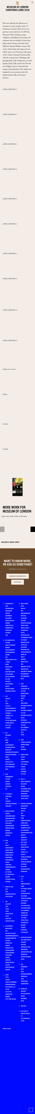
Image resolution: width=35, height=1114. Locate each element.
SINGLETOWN (24, 806)
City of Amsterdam (10, 720)
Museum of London (26, 671)
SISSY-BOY (23, 808)
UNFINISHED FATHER (26, 937)
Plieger (23, 766)
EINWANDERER (9, 776)
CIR (6, 701)
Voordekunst (25, 983)
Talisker (23, 891)
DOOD (6, 740)
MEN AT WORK (24, 603)
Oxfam (22, 747)
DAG (6, 733)
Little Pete (8, 992)
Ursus (22, 959)
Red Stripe (24, 784)
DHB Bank (8, 735)
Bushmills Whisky (10, 691)
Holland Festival (10, 879)
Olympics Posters (26, 742)
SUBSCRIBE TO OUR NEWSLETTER (17, 576)
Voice (22, 979)
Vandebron (24, 966)
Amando (7, 623)
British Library (9, 688)
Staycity (23, 854)
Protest (23, 769)
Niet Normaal (25, 727)
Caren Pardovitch (10, 708)
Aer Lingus (8, 618)
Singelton (24, 837)
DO (6, 737)
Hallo (7, 845)
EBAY (6, 774)
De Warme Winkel (10, 747)
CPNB (6, 703)
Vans (22, 969)
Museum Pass (24, 669)
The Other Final (25, 905)
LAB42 (7, 975)
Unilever (23, 944)
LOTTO (7, 977)
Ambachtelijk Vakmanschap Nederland (9, 627)
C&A (6, 696)
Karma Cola (8, 943)
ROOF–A (23, 779)
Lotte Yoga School (10, 999)
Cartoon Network (10, 711)
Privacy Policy (7, 1028)
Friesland (8, 806)
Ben (6, 657)
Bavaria (7, 647)
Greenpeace (8, 833)
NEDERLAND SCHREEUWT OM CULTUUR (25, 688)
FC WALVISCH (8, 794)
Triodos (23, 927)
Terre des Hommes (26, 898)
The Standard (25, 910)
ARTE (6, 606)
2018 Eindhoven (25, 1018)
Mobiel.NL (23, 654)
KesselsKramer (9, 950)
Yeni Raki (23, 1006)
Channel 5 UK (9, 715)
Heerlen (7, 869)
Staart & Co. (24, 852)
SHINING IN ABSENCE (26, 803)
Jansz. (7, 911)
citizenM (7, 727)
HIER (6, 840)
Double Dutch (9, 762)
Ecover (7, 781)
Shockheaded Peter (26, 832)
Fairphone (8, 796)
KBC (6, 931)
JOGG (6, 906)
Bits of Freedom (10, 676)
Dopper (7, 759)
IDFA (6, 889)
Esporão (7, 784)
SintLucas (24, 845)
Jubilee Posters (9, 921)
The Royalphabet (26, 908)
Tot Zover (23, 917)
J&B (6, 901)
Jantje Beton (9, 913)
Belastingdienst (10, 650)
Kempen (7, 945)
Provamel (23, 771)
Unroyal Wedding (26, 957)
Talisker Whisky (25, 893)
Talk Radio (24, 896)
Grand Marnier (9, 825)
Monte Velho (24, 662)
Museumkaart (25, 674)
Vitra (22, 971)
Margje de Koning (26, 623)
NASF (22, 684)
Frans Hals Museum (11, 803)
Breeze (7, 686)
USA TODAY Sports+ (26, 940)
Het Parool (8, 872)
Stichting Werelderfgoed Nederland (25, 869)
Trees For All (25, 920)
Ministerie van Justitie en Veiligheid (25, 644)
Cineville (8, 718)
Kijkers (7, 957)
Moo (22, 664)
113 (22, 1016)
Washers (23, 991)
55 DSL (22, 1021)
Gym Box (7, 835)
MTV (22, 611)
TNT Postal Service (26, 888)
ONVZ (22, 740)
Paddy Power (24, 754)
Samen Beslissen (25, 820)
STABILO (23, 811)
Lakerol (7, 979)
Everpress (8, 786)
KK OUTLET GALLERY (10, 933)
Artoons (7, 632)
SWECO (23, 815)
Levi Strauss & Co (10, 987)
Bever (7, 664)
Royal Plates (24, 798)
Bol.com (7, 679)
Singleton (24, 840)
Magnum (23, 620)
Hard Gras (8, 864)
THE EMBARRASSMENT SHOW (25, 883)
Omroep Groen (25, 744)
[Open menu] (32, 2)
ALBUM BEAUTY (9, 603)
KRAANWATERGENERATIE (11, 936)
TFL (22, 879)
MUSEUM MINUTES (25, 613)
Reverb (23, 786)
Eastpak (7, 779)
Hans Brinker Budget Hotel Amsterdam (9, 855)
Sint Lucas (24, 842)
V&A (22, 964)
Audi (6, 635)
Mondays (23, 659)
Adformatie (8, 615)
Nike (22, 732)
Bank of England (10, 645)
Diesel (7, 757)
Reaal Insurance (26, 781)
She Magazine (25, 830)
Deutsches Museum (10, 754)
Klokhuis (8, 960)
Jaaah (7, 909)
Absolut (7, 613)
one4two (23, 749)
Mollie (23, 657)
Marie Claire (24, 625)
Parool (23, 757)
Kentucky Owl (9, 948)
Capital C (8, 706)
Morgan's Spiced (25, 666)
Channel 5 (8, 713)
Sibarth (23, 835)
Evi (6, 789)
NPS (22, 701)
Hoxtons (7, 881)
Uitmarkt (23, 942)
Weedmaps (24, 998)
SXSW (22, 818)
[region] (17, 524)
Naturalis (24, 720)
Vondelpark (24, 981)
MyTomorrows (25, 676)
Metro (22, 632)
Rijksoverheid (25, 796)
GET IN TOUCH (17, 582)
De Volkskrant (9, 745)
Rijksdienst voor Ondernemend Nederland (26, 791)
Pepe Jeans (24, 764)
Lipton (7, 989)
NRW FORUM (24, 703)
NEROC (22, 698)
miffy (22, 678)
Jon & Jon (8, 918)
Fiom (6, 799)
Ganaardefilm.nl (10, 816)
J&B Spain (8, 904)
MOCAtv (23, 608)
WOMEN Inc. (24, 989)
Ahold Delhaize (9, 620)
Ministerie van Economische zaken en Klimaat (26, 637)
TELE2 (22, 876)
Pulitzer (23, 774)
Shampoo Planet (25, 828)
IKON (6, 891)
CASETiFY (7, 698)
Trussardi (24, 930)
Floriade (7, 801)
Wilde (22, 1001)
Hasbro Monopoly (10, 867)
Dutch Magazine (10, 764)
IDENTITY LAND (9, 887)
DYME (6, 742)
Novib (22, 734)
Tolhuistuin (24, 915)
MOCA (22, 606)
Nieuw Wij (24, 730)
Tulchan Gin (24, 932)
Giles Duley (8, 823)
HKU (6, 843)
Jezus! (7, 916)
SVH (22, 813)
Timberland (24, 913)
